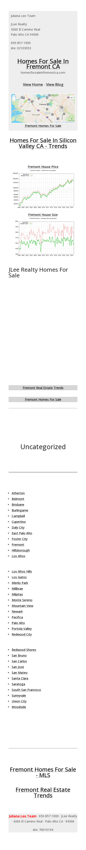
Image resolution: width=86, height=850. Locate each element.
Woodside (19, 707)
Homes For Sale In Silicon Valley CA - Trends (43, 143)
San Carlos (19, 661)
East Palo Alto (22, 533)
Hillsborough (21, 550)
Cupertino (19, 522)
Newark (17, 611)
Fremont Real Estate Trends (43, 388)
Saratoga (18, 684)
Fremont (18, 544)
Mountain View (22, 606)
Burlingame (20, 510)
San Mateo (20, 672)
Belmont (18, 499)
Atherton (18, 493)
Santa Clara (20, 678)
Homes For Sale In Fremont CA (43, 63)
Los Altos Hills (22, 571)
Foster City (20, 539)
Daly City (18, 527)
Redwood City (22, 634)
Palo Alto (18, 623)
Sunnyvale (19, 695)
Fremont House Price (43, 167)
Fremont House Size (43, 214)
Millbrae (17, 588)
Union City (19, 701)
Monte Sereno (22, 600)
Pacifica (17, 617)
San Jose (18, 667)
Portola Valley (22, 629)
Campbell (18, 516)
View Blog (54, 84)
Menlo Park (20, 583)
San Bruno (19, 655)
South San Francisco (26, 690)
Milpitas (17, 594)
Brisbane (18, 504)
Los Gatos (19, 577)
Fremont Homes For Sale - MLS (43, 772)
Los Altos (18, 556)
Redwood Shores (24, 650)
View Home (33, 84)
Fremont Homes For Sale (43, 126)
